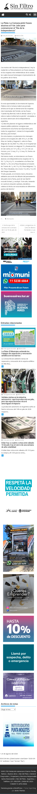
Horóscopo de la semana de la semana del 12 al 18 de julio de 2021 (9, 228)
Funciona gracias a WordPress (11, 788)
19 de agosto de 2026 (9, 349)
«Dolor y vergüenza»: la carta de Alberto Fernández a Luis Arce (27, 228)
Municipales (10, 219)
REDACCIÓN (19, 36)
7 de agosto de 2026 (9, 394)
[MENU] (34, 14)
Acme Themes (20, 790)
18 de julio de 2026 (8, 440)
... (2, 366)
